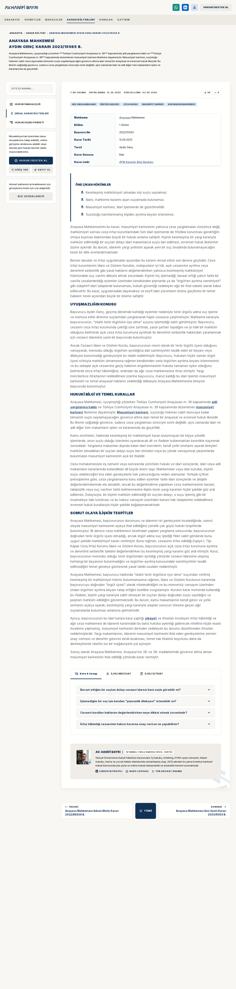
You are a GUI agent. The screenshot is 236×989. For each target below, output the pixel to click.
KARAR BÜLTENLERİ (81, 19)
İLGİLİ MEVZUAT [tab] (118, 674)
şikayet (151, 618)
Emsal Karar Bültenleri (29, 113)
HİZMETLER (33, 19)
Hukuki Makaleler (25, 104)
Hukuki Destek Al (31, 161)
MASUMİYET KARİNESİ (153, 104)
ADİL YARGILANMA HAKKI (84, 104)
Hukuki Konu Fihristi (27, 122)
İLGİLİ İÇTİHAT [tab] (151, 674)
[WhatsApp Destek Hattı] (176, 7)
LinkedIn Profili (111, 771)
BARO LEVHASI (137, 771)
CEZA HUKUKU (131, 104)
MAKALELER (54, 19)
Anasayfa (16, 33)
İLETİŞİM (123, 19)
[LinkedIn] (185, 7)
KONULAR (106, 19)
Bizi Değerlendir (31, 196)
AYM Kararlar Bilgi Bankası (136, 162)
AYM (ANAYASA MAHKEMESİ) (181, 104)
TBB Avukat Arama (167, 771)
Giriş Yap (19, 169)
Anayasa (125, 117)
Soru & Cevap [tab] (86, 674)
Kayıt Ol (42, 169)
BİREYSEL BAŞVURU (109, 104)
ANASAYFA (12, 19)
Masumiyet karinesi (132, 412)
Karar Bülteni (36, 33)
